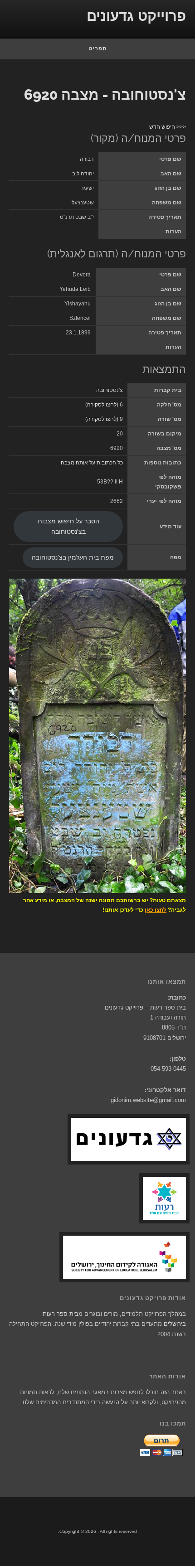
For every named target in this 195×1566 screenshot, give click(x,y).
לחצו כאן (155, 910)
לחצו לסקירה (102, 404)
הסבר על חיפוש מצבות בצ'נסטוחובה (68, 526)
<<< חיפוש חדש (167, 127)
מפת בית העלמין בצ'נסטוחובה (73, 557)
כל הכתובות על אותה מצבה (92, 462)
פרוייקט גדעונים (136, 16)
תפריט (97, 48)
